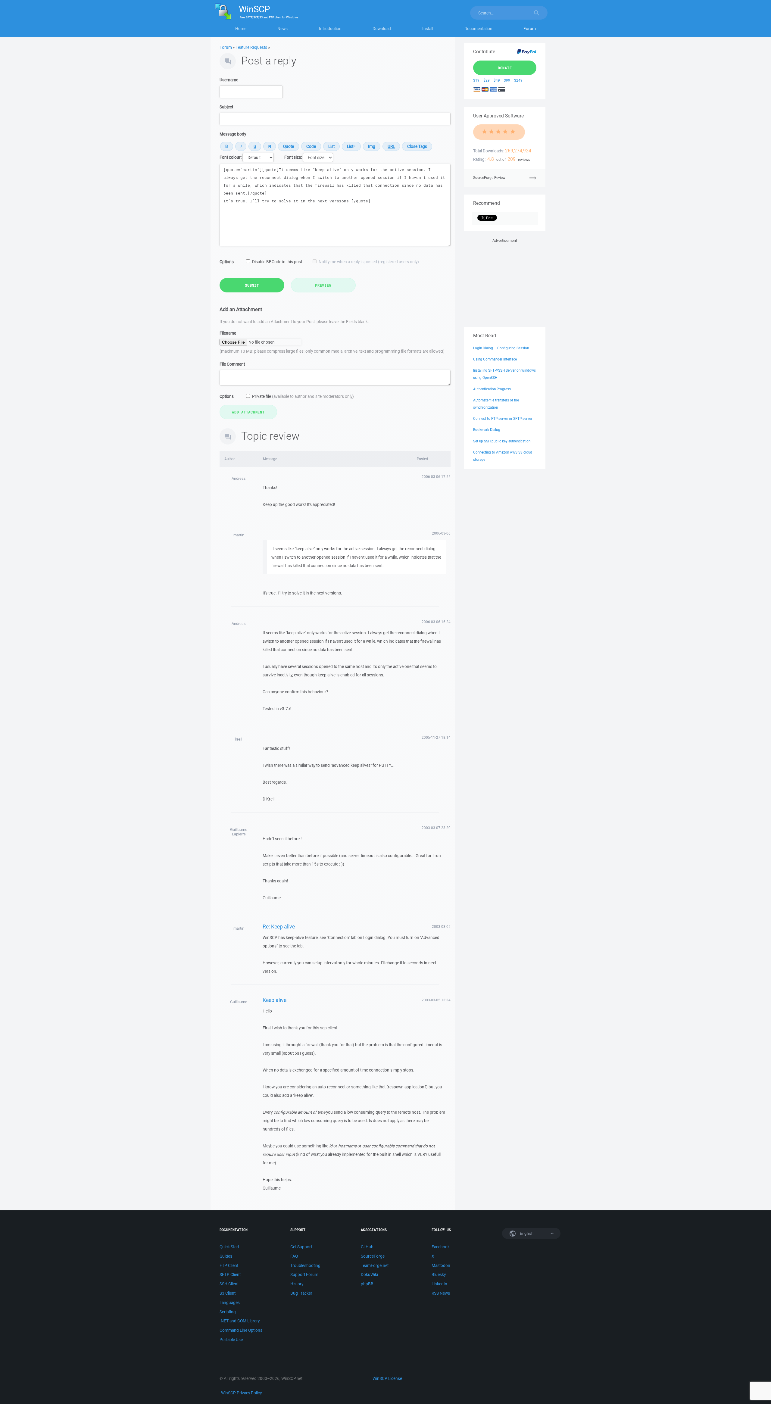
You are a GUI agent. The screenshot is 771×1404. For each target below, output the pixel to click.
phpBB (367, 1284)
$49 (497, 80)
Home (240, 28)
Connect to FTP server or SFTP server (502, 418)
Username (229, 80)
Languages (230, 1302)
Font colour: (231, 157)
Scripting (228, 1312)
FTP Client (229, 1265)
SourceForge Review (489, 177)
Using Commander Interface (495, 359)
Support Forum (304, 1274)
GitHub (367, 1247)
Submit (252, 285)
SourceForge (373, 1256)
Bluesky (439, 1274)
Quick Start (229, 1247)
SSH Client (229, 1284)
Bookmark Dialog (486, 429)
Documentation (478, 28)
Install (427, 28)
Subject (226, 107)
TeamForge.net (375, 1265)
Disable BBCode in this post (277, 261)
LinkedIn (439, 1284)
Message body (233, 134)
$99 (507, 80)
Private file (303, 396)
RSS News (441, 1293)
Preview (323, 285)
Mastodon (441, 1265)
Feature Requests (251, 47)
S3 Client (228, 1293)
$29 (486, 80)
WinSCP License (387, 1378)
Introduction (330, 28)
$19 (476, 80)
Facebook (441, 1247)
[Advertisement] (504, 281)
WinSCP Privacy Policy (241, 1393)
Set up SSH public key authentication (501, 441)
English (526, 1233)
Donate (505, 67)
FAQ (294, 1256)
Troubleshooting (305, 1265)
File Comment (232, 364)
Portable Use (231, 1339)
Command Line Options (241, 1330)
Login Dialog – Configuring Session (501, 348)
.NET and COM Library (240, 1321)
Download (382, 28)
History (296, 1284)
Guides (226, 1256)
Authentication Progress (492, 389)
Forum (529, 28)
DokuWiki (369, 1274)
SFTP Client (230, 1274)
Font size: (293, 157)
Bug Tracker (301, 1293)
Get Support (301, 1247)
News (282, 28)
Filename (228, 333)
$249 (518, 80)
